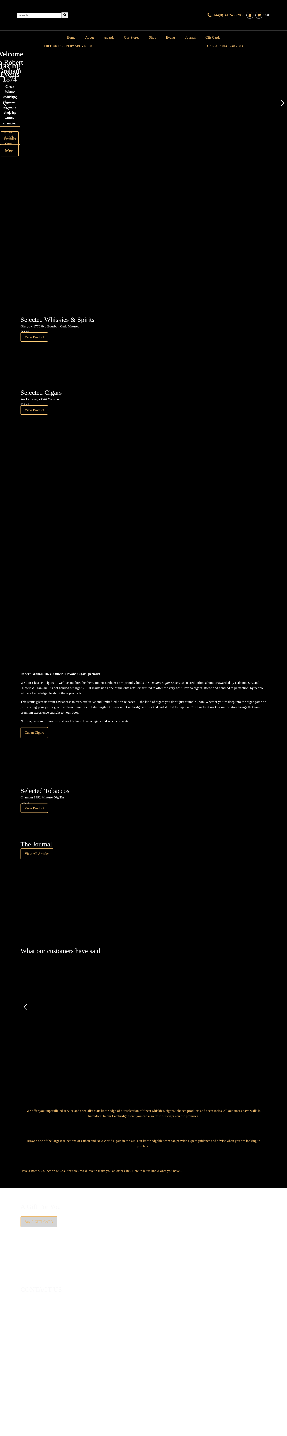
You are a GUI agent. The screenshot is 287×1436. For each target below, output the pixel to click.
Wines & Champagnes (60, 1401)
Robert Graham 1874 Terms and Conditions (80, 1407)
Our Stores (131, 37)
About (89, 37)
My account (218, 1407)
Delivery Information (35, 1407)
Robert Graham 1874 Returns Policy (135, 1407)
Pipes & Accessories (112, 1401)
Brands (130, 1401)
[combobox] (39, 15)
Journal (190, 37)
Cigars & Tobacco (32, 1401)
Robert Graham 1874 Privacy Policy (185, 1407)
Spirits (93, 1401)
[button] (4, 103)
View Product (151, 259)
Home (71, 37)
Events (171, 37)
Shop (152, 37)
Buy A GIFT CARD (39, 1222)
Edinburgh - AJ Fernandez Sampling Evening (129, 241)
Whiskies (82, 1401)
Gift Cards (212, 37)
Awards (109, 37)
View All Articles (37, 854)
